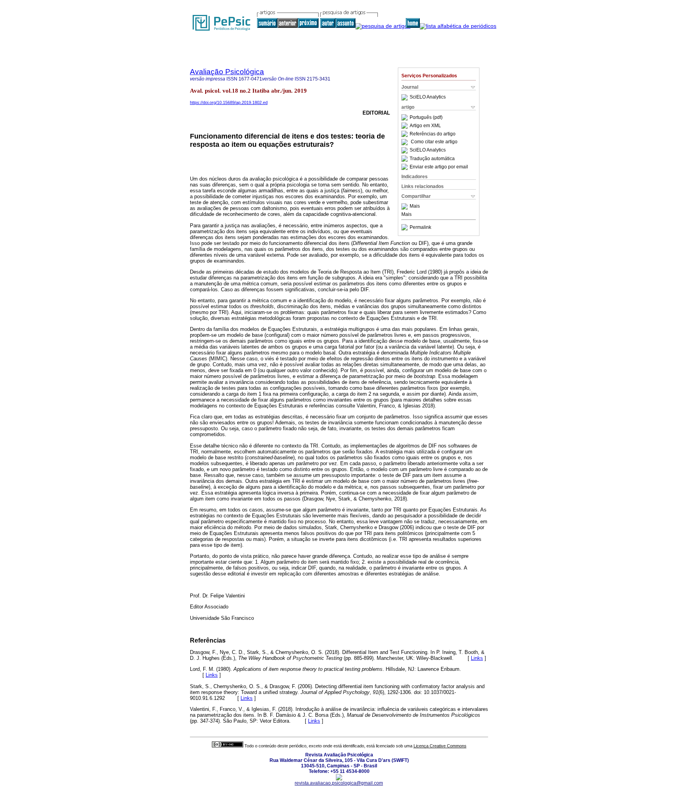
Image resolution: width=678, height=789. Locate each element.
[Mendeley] (405, 206)
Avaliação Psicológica (227, 72)
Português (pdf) (426, 117)
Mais (415, 206)
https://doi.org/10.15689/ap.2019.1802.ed (229, 102)
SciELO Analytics (428, 97)
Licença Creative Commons (440, 745)
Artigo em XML (425, 125)
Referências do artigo (433, 134)
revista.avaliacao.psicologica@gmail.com (339, 783)
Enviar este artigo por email (439, 167)
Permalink (420, 227)
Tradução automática (432, 158)
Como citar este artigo (434, 142)
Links (477, 658)
